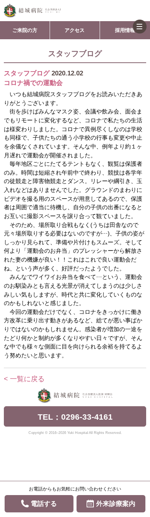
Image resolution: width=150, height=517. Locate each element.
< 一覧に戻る (24, 379)
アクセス (75, 30)
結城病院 (32, 10)
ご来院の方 (24, 30)
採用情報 (125, 30)
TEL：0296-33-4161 (75, 416)
